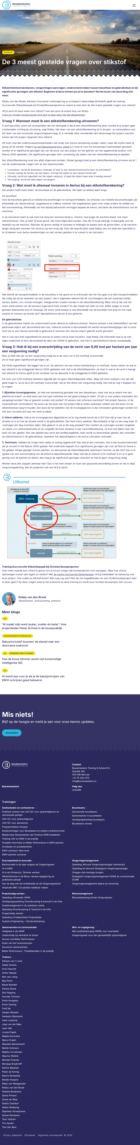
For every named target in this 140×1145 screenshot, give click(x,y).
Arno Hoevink (9, 968)
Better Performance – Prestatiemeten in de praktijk (28, 951)
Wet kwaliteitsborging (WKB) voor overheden (95, 931)
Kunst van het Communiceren (17, 943)
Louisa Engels (9, 1032)
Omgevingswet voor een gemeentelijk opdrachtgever (99, 935)
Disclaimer (29, 1135)
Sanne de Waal (9, 1099)
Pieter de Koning (10, 1071)
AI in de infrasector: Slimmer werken (21, 872)
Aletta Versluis (9, 965)
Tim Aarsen (8, 1123)
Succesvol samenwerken (14, 947)
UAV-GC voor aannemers (15, 823)
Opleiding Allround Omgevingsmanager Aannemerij (98, 864)
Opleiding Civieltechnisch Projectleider (22, 917)
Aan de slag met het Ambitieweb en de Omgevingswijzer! (31, 883)
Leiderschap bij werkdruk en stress (20, 935)
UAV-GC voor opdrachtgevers (17, 819)
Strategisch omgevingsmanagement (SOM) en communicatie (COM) (103, 878)
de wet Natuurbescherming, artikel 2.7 (53, 146)
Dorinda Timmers (11, 996)
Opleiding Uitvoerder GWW (16, 897)
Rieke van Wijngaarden (14, 1083)
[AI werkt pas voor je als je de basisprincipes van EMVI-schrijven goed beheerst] (35, 675)
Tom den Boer (9, 1127)
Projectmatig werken (13, 893)
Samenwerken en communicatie (19, 927)
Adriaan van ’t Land (12, 961)
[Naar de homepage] (16, 4)
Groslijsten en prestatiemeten (17, 846)
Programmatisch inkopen (15, 826)
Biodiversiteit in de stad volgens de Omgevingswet (28, 864)
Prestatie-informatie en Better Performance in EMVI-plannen (33, 842)
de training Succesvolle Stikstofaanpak (74, 574)
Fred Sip (6, 1008)
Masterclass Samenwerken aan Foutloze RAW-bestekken (31, 834)
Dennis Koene (9, 988)
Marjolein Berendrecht (13, 1044)
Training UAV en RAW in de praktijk (20, 838)
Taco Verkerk (9, 1119)
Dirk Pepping (8, 992)
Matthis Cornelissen (12, 1052)
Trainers (6, 957)
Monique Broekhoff (12, 1063)
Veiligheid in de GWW (13, 931)
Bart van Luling (9, 976)
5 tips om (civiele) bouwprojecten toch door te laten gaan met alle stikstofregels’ (43, 115)
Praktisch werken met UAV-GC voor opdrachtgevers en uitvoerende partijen (30, 813)
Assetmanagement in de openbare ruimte (23, 905)
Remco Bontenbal (11, 1075)
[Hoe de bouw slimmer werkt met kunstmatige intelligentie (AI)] (35, 658)
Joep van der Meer (12, 1024)
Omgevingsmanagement (85, 860)
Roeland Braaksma (11, 1091)
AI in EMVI (7, 868)
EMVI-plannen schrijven (14, 854)
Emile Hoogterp (10, 1000)
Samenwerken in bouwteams (87, 815)
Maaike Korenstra (11, 1036)
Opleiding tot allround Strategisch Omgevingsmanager (100, 868)
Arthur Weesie (9, 972)
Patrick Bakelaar (10, 1067)
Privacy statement (12, 1135)
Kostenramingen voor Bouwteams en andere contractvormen (33, 830)
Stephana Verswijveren (13, 1111)
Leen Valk (7, 1028)
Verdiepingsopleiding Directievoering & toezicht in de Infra (32, 901)
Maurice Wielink (10, 1056)
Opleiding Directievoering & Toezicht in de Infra (26, 909)
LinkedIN (76, 789)
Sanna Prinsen (9, 1095)
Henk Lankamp (10, 1020)
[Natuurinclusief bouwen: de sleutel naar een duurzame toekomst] (35, 640)
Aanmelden (11, 732)
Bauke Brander (9, 984)
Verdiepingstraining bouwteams (88, 819)
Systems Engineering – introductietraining (23, 921)
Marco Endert (9, 1040)
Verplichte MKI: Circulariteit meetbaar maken (25, 887)
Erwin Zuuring (9, 1004)
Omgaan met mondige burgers (87, 872)
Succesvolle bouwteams (84, 811)
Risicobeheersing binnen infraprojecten (92, 897)
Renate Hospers (10, 1079)
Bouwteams (78, 807)
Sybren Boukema (11, 1115)
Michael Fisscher (10, 1059)
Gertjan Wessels (10, 1012)
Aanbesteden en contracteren (18, 807)
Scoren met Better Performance (18, 939)
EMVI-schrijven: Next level (15, 850)
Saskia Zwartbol (10, 1103)
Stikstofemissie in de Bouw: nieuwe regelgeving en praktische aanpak (28, 878)
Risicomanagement (82, 893)
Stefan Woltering (10, 1107)
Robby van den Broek (13, 1087)
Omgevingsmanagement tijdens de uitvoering (95, 883)
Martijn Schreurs (10, 1048)
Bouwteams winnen (82, 823)
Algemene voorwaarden (50, 1135)
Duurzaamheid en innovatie (17, 860)
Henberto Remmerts (12, 1016)
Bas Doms (7, 980)
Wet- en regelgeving (83, 927)
